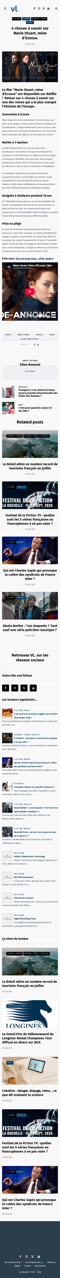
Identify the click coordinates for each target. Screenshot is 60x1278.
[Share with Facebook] (34, 344)
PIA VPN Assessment (23, 877)
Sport (22, 1006)
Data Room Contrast (23, 898)
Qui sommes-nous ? (13, 1262)
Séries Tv (21, 487)
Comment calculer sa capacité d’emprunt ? (34, 787)
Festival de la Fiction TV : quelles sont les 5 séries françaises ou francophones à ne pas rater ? (30, 519)
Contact (27, 1266)
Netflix (39, 335)
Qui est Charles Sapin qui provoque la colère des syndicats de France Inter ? (30, 575)
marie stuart (24, 335)
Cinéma (26, 18)
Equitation (12, 1006)
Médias (20, 542)
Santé (9, 1063)
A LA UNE (16, 18)
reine (52, 335)
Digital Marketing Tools (25, 919)
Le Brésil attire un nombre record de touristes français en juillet (30, 466)
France (30, 22)
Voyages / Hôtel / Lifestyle (36, 436)
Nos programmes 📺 (34, 1262)
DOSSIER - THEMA (39, 18)
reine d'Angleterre (30, 339)
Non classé (19, 853)
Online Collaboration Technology (29, 856)
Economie (18, 783)
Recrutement (40, 1266)
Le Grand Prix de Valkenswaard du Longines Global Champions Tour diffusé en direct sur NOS (28, 1038)
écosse (8, 335)
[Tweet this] (38, 344)
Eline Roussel (30, 364)
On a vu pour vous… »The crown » (35, 258)
